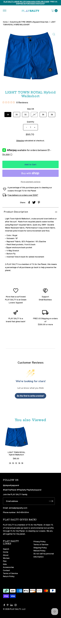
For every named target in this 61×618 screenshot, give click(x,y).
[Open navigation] (4, 10)
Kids (5, 564)
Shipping (20, 140)
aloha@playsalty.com (18, 507)
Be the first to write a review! (30, 396)
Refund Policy (39, 550)
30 (17, 114)
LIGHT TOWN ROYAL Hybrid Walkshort (16, 453)
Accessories (8, 567)
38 (52, 114)
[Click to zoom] (54, 34)
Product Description (16, 211)
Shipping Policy (40, 547)
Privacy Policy (39, 541)
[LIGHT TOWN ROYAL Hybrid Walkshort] (16, 438)
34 (34, 114)
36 (43, 114)
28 (8, 114)
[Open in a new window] (29, 202)
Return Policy (8, 576)
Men (5, 561)
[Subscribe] (51, 501)
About (5, 555)
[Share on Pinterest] (39, 202)
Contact (6, 570)
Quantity (30, 121)
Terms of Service (10, 573)
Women (6, 558)
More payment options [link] (30, 181)
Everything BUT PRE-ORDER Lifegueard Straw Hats (29, 22)
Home (5, 22)
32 (25, 114)
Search (6, 549)
